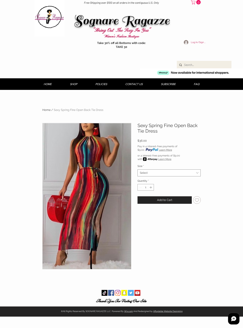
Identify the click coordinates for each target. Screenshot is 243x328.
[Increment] (151, 187)
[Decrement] (140, 187)
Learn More (165, 149)
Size (141, 166)
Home (46, 110)
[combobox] (169, 172)
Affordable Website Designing (168, 311)
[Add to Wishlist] (197, 200)
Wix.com (128, 311)
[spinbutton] (145, 187)
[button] (196, 2)
